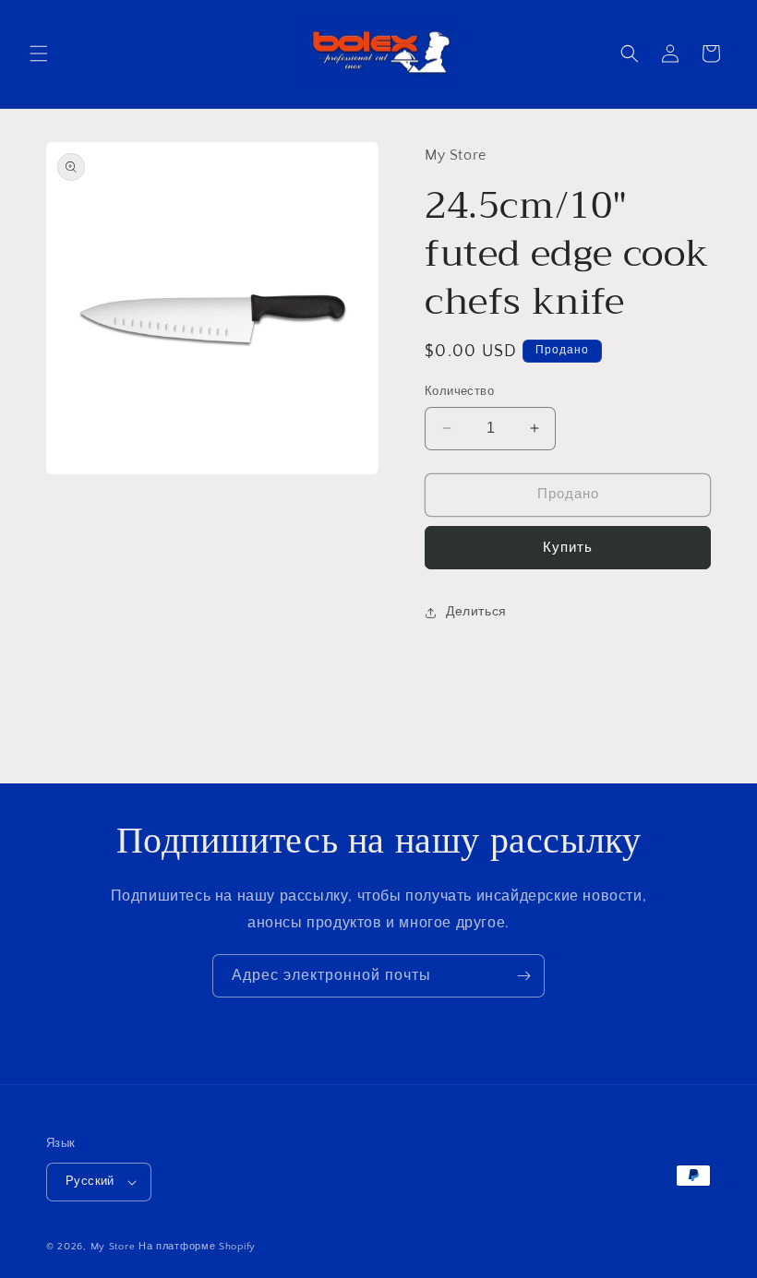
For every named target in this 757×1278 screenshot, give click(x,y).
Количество (459, 391)
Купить (568, 547)
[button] (38, 53)
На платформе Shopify (197, 1246)
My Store (113, 1246)
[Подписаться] (523, 975)
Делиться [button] (476, 611)
